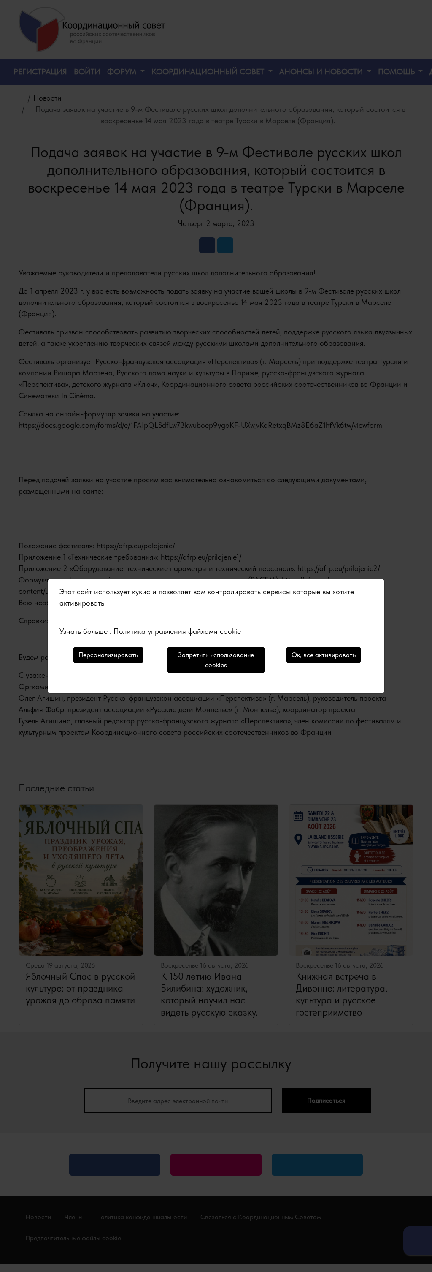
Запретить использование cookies (216, 660)
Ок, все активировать (324, 655)
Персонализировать (108, 655)
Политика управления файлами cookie (177, 631)
